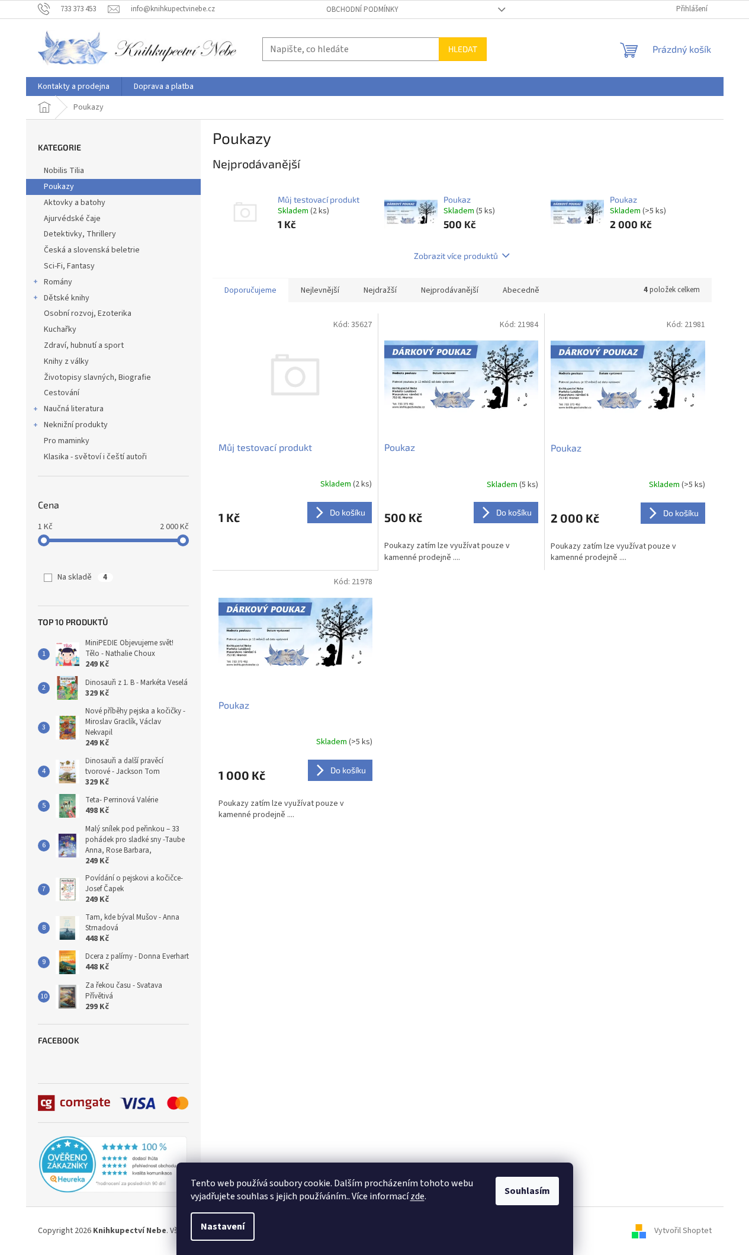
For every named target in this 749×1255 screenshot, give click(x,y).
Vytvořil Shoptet (683, 1231)
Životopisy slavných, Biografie (97, 377)
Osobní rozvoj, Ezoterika (87, 313)
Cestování (61, 393)
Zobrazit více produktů (456, 256)
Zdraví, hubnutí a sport (84, 345)
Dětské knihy (66, 298)
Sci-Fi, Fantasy (69, 266)
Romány (58, 282)
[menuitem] (73, 86)
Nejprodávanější (449, 290)
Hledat (462, 49)
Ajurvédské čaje (72, 219)
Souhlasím (527, 1191)
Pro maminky (66, 441)
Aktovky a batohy (74, 203)
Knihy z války (66, 361)
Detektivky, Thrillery (80, 234)
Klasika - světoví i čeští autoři (95, 457)
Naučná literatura (74, 409)
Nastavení (223, 1226)
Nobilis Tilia (64, 171)
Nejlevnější (320, 290)
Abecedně (521, 290)
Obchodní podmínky (362, 9)
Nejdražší (380, 290)
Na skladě (82, 577)
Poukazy (59, 187)
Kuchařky (60, 329)
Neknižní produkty (76, 425)
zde (417, 1196)
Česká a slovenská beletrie (92, 250)
